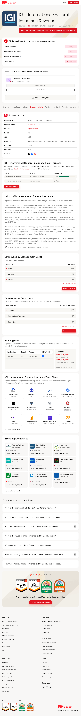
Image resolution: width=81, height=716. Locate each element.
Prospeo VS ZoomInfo (49, 642)
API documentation (8, 666)
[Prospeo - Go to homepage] (9, 2)
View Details (40, 90)
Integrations (6, 646)
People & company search (10, 621)
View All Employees (42, 98)
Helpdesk (5, 662)
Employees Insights (36, 107)
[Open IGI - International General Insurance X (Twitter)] (29, 154)
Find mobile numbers (9, 639)
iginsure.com (33, 129)
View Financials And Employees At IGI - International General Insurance (47, 31)
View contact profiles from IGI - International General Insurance (28, 247)
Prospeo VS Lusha (47, 653)
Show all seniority (70, 283)
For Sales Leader (47, 625)
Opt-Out (44, 662)
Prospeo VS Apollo (47, 646)
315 (72, 268)
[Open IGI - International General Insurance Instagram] (35, 154)
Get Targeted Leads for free (40, 602)
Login (64, 2)
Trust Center (46, 666)
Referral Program (7, 687)
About (25, 107)
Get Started (74, 2)
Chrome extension (8, 636)
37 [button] (73, 322)
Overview (6, 107)
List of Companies (8, 680)
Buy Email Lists (7, 673)
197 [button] (72, 310)
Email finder (6, 628)
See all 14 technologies (12, 429)
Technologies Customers (10, 677)
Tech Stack (56, 107)
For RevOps (45, 632)
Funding (47, 107)
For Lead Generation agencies (51, 621)
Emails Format (16, 107)
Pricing (4, 684)
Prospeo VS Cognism (48, 649)
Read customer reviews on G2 (11, 701)
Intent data (5, 632)
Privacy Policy (46, 669)
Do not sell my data (48, 677)
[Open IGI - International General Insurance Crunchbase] (32, 154)
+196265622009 (34, 125)
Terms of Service (47, 673)
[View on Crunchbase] (43, 356)
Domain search (7, 643)
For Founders (46, 628)
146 (72, 274)
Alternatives (46, 638)
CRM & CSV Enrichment (10, 625)
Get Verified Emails (12, 186)
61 (73, 279)
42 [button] (73, 316)
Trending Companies (69, 107)
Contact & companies (9, 669)
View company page (13, 453)
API (3, 650)
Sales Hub (5, 691)
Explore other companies (13, 491)
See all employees (69, 288)
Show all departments (69, 326)
